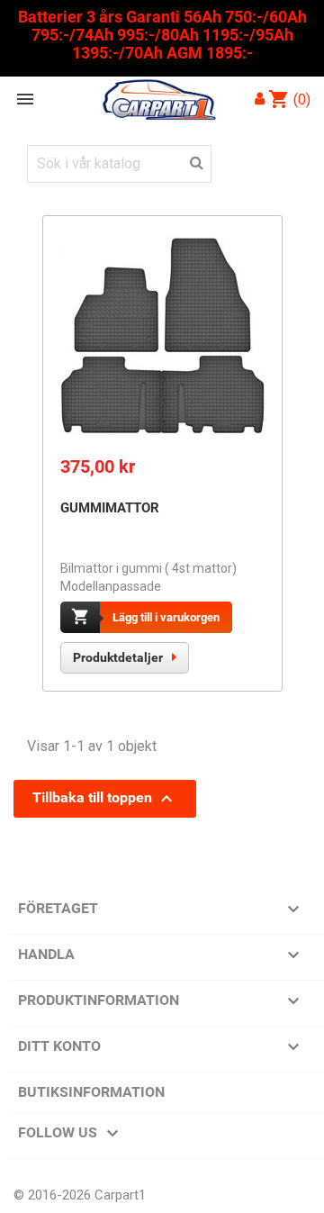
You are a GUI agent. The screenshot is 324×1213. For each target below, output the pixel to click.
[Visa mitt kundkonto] (260, 98)
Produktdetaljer (118, 657)
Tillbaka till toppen (104, 799)
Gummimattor (109, 508)
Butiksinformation (91, 1091)
